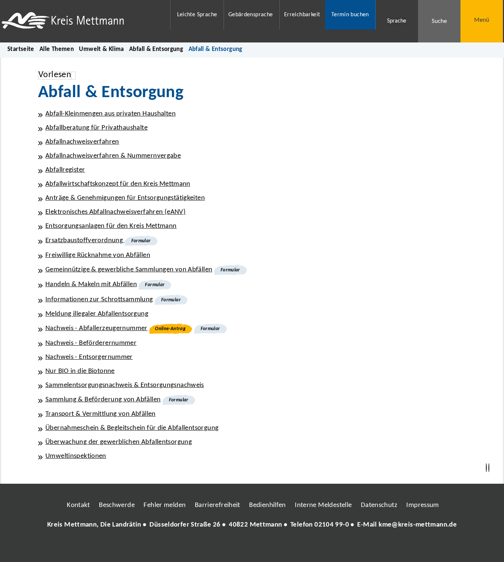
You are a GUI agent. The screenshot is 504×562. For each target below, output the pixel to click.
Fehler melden (165, 505)
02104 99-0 (331, 524)
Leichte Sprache (197, 15)
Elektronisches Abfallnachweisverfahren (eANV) (115, 212)
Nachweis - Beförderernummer (91, 343)
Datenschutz (379, 505)
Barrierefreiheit (217, 505)
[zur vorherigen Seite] (486, 468)
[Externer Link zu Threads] (234, 547)
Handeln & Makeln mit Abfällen (91, 284)
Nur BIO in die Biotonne (80, 371)
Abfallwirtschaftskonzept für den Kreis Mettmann (117, 184)
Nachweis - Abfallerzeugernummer (96, 328)
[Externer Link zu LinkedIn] (251, 547)
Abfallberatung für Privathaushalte (96, 127)
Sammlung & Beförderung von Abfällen (102, 399)
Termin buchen (350, 15)
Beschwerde (117, 505)
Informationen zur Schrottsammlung (99, 299)
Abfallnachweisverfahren (82, 141)
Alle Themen (56, 49)
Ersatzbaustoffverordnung (85, 240)
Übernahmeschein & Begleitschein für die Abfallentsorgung (131, 428)
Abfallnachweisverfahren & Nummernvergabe (113, 156)
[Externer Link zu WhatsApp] (284, 547)
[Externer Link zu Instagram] (218, 547)
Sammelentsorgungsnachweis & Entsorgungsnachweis (124, 385)
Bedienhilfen (267, 505)
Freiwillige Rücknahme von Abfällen (97, 255)
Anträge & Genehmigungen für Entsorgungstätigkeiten (125, 198)
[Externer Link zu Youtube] (267, 547)
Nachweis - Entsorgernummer (89, 357)
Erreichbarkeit (302, 15)
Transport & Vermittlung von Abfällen (100, 414)
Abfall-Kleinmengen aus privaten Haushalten (110, 113)
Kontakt (78, 505)
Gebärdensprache (250, 15)
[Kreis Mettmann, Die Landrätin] (252, 525)
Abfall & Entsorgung (156, 49)
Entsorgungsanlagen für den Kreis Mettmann (111, 226)
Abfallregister (65, 170)
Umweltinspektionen (75, 456)
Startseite (20, 49)
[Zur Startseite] (81, 21)
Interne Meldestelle (323, 505)
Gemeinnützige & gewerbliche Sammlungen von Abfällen (128, 269)
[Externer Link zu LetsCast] (301, 547)
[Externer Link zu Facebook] (201, 547)
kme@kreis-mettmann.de (418, 524)
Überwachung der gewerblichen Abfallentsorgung (118, 442)
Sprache (396, 21)
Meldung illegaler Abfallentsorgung (96, 314)
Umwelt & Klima (101, 49)
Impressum (422, 505)
